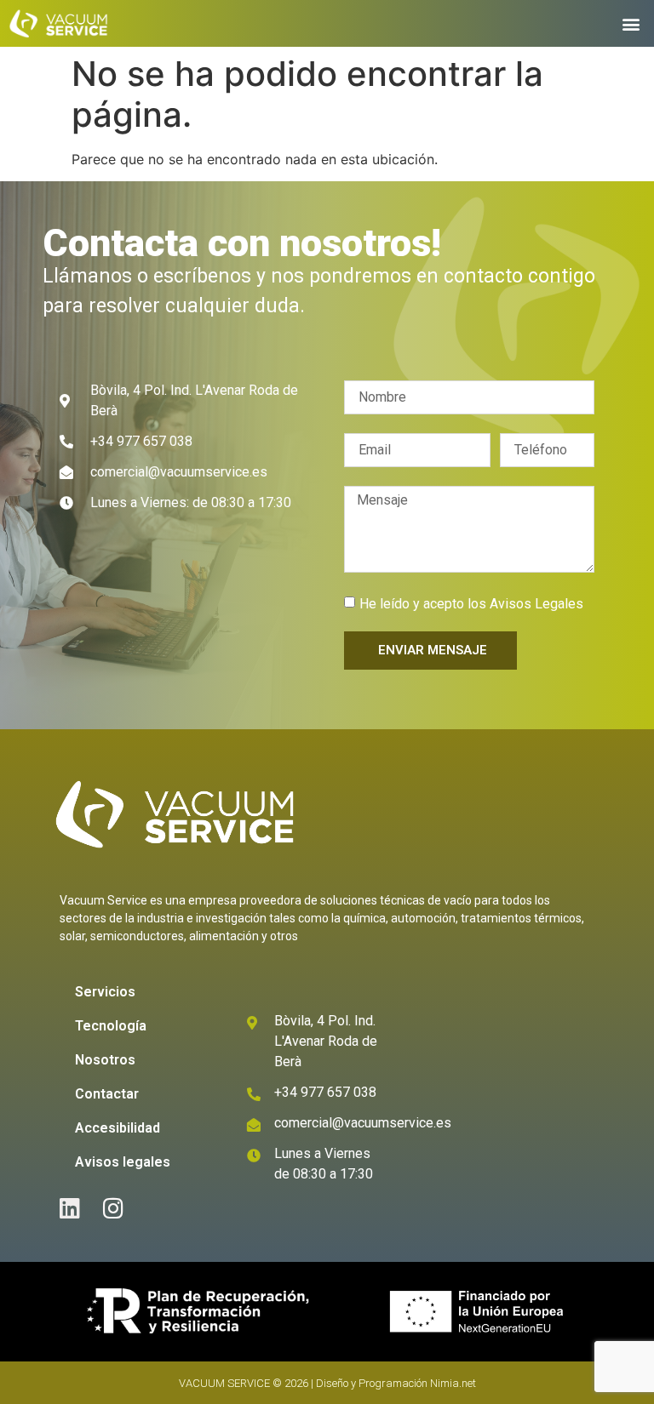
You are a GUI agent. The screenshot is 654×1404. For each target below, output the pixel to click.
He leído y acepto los (471, 603)
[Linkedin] (69, 1207)
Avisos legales (122, 1162)
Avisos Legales (536, 603)
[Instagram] (112, 1207)
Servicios (105, 992)
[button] (631, 24)
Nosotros (105, 1060)
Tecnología (110, 1026)
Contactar (107, 1094)
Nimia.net (453, 1383)
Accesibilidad (117, 1128)
